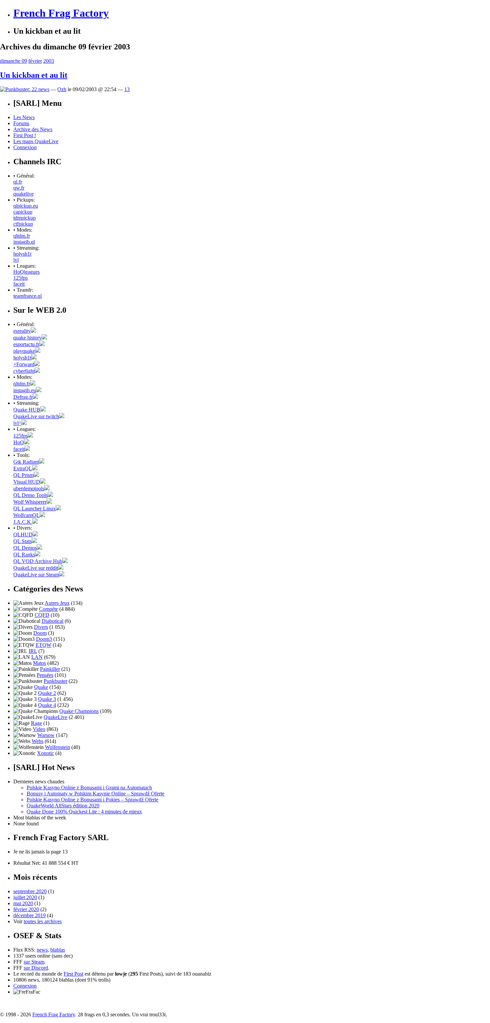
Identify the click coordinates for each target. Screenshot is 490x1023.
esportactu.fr (26, 344)
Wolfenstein (57, 747)
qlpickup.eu (25, 206)
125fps (20, 278)
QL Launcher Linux (34, 508)
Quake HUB (26, 410)
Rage (36, 723)
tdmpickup (24, 218)
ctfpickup (23, 224)
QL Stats (22, 541)
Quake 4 (47, 705)
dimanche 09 (13, 61)
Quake (41, 687)
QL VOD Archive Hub (37, 561)
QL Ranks (24, 554)
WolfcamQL (26, 515)
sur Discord (36, 968)
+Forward (23, 364)
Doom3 (44, 639)
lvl (16, 260)
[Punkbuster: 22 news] (24, 89)
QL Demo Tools (30, 495)
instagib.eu (24, 390)
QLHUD (23, 534)
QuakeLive (55, 717)
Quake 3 (47, 699)
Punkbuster (55, 681)
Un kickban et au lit (33, 75)
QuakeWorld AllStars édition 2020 (63, 805)
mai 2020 (23, 903)
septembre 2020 (30, 891)
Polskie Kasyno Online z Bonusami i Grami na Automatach (89, 787)
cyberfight (24, 371)
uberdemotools (28, 488)
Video (39, 729)
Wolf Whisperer (30, 502)
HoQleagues (26, 272)
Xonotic (45, 753)
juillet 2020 (25, 897)
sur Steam (34, 962)
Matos (39, 663)
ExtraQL (22, 468)
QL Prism (23, 475)
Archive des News (32, 129)
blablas (57, 950)
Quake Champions (79, 711)
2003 (48, 61)
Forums (21, 123)
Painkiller (50, 669)
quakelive (23, 194)
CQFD (42, 615)
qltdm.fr (21, 236)
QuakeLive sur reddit (35, 568)
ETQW (43, 645)
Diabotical (52, 621)
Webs (37, 741)
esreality (22, 331)
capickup (22, 212)
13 (127, 89)
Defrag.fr (23, 397)
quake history (27, 337)
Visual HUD (26, 482)
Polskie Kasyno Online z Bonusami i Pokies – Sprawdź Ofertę (92, 799)
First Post (73, 974)
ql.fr (17, 182)
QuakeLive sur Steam (36, 574)
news (42, 950)
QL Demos (25, 548)
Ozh (61, 89)
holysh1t (22, 254)
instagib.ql (24, 242)
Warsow (46, 735)
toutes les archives (43, 921)
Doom (40, 633)
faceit (19, 284)
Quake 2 (47, 693)
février (35, 61)
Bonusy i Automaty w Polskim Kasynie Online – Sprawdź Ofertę (95, 793)
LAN (37, 657)
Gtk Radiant (26, 462)
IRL (33, 651)
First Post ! (24, 135)
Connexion (25, 147)
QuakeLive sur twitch (36, 416)
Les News (24, 117)
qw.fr (18, 188)
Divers (41, 627)
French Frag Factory (61, 13)
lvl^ (17, 423)
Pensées (45, 675)
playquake (24, 351)
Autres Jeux (57, 603)
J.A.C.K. (22, 522)
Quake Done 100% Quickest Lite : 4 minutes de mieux (84, 811)
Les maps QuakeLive (35, 141)
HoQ (18, 442)
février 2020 (26, 909)
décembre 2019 (29, 915)
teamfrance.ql (27, 296)
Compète (48, 609)
